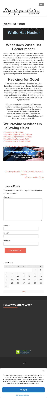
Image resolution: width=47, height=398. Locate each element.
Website (6, 240)
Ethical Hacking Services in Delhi (16, 139)
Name (6, 225)
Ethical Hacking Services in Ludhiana (17, 134)
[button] (43, 371)
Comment (7, 197)
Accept (23, 390)
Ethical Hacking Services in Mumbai (17, 137)
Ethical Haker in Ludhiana (13, 132)
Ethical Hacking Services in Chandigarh (20, 146)
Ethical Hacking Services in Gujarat (17, 141)
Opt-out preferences (22, 395)
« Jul (23, 292)
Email (6, 233)
